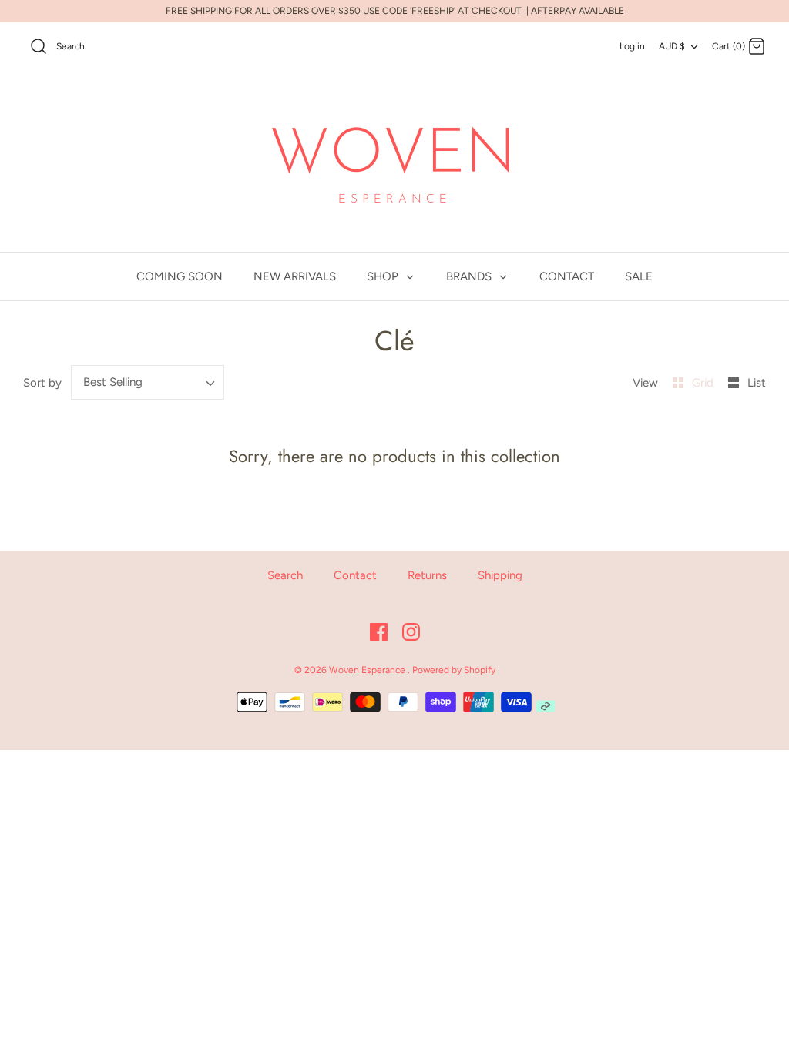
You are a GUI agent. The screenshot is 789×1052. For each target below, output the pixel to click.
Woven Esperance (368, 670)
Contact (355, 575)
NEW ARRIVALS (294, 276)
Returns (427, 575)
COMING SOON (179, 276)
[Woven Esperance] (394, 162)
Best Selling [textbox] (113, 382)
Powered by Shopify (453, 670)
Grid (704, 383)
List (756, 383)
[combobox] (148, 382)
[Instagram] (411, 632)
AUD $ (672, 46)
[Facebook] (379, 632)
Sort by (42, 383)
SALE (639, 276)
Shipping (500, 575)
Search (285, 575)
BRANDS (470, 276)
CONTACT (566, 276)
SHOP (384, 276)
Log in (632, 46)
